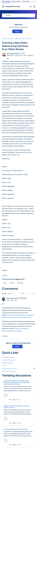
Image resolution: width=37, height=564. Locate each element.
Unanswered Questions (18, 368)
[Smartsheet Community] (13, 6)
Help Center (16, 1)
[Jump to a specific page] (33, 293)
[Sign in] (34, 6)
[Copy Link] (8, 58)
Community (6, 1)
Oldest (9, 294)
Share (4, 276)
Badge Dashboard (7, 363)
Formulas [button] (11, 283)
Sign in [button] (17, 31)
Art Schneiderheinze (13, 54)
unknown (30, 55)
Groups (4, 366)
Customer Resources (8, 360)
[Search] (30, 6)
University (25, 1)
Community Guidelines (9, 371)
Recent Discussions (8, 357)
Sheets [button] (5, 283)
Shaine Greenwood (13, 298)
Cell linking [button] (20, 283)
